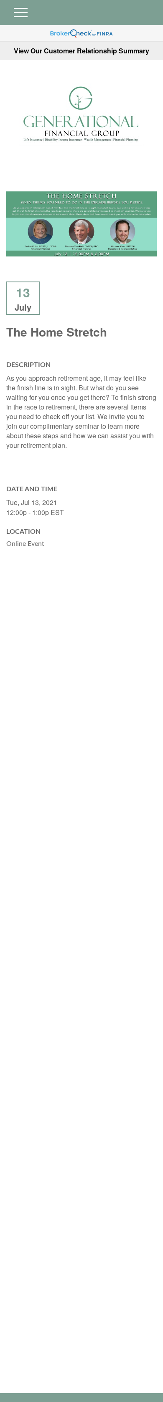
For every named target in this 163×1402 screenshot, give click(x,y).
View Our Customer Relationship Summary (81, 50)
